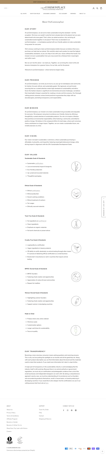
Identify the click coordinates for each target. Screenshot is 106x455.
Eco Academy (63, 13)
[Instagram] (67, 410)
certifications (39, 163)
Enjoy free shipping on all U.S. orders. (63, 2)
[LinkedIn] (75, 410)
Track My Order (44, 410)
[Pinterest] (71, 410)
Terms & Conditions (13, 416)
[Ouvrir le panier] (101, 8)
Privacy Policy (11, 413)
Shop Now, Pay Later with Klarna (17, 428)
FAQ (40, 413)
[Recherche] (97, 8)
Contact (41, 416)
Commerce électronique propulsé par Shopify (21, 450)
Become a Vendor (12, 422)
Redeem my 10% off (103, 208)
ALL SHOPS (24, 13)
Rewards (73, 13)
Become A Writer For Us (14, 425)
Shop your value (35, 13)
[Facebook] (63, 410)
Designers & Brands (49, 13)
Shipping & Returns (45, 419)
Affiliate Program (12, 419)
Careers (9, 431)
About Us (82, 13)
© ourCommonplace (13, 447)
